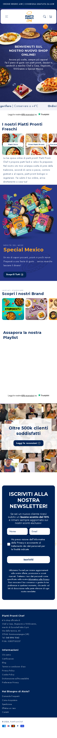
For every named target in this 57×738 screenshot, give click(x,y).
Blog (4, 662)
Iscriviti (28, 559)
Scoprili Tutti (13, 274)
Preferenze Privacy (10, 682)
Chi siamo (6, 654)
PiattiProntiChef (16, 721)
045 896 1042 (12, 637)
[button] (7, 17)
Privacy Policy (8, 670)
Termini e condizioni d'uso (14, 666)
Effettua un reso (9, 708)
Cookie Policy (8, 674)
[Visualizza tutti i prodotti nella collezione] (13, 309)
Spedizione (7, 704)
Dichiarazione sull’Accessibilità (15, 678)
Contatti (5, 712)
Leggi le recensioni (26, 443)
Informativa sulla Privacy (38, 579)
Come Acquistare (9, 700)
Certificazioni (8, 658)
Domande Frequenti (11, 696)
